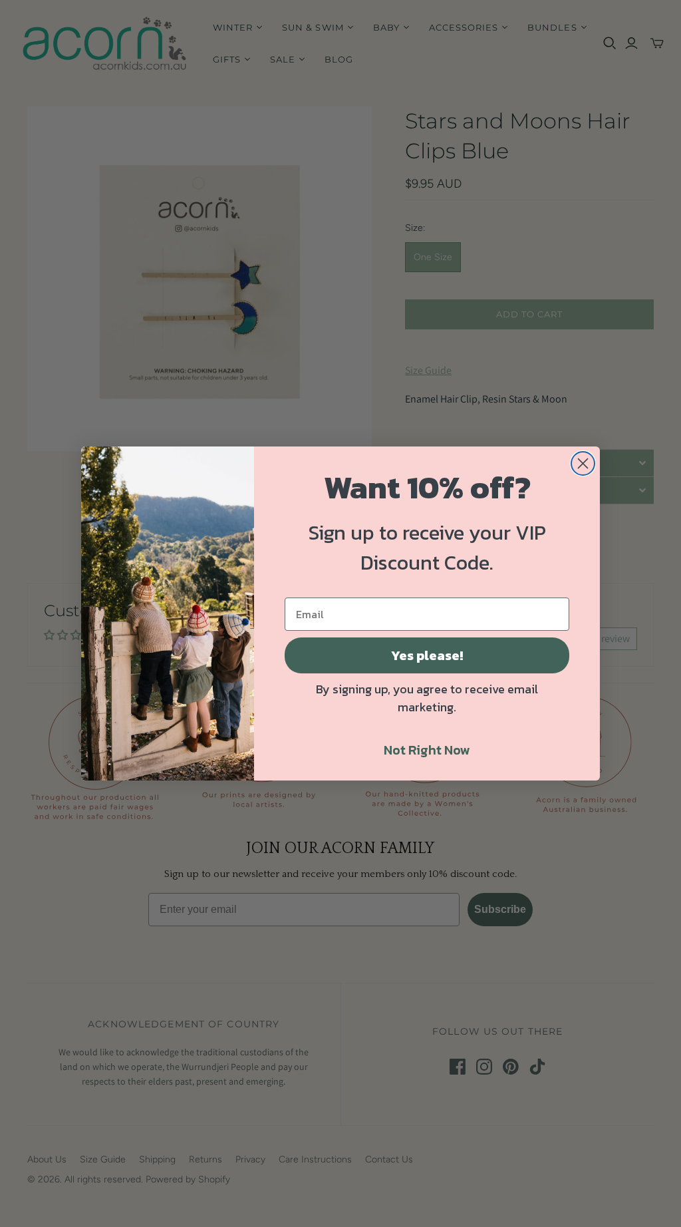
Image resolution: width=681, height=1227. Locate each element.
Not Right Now (427, 750)
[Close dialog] (583, 463)
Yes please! (427, 655)
